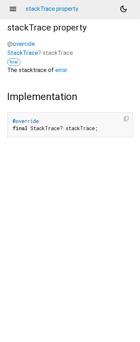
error (61, 70)
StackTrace (22, 52)
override (24, 43)
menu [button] (13, 9)
